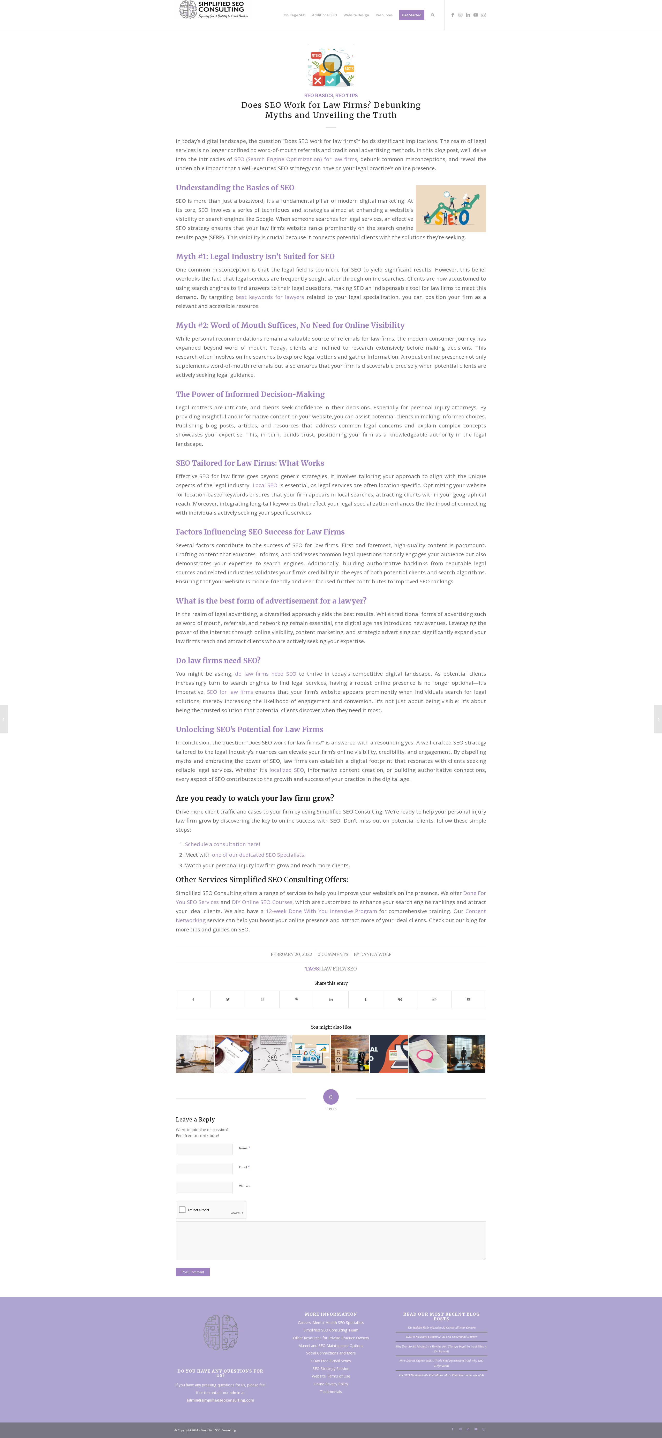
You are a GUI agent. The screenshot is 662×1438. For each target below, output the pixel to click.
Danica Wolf (375, 954)
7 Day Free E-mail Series (331, 1360)
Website (245, 1186)
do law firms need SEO (265, 673)
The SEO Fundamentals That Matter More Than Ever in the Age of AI (441, 1375)
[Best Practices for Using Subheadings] (4, 719)
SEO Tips (346, 96)
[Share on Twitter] (228, 999)
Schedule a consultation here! (222, 844)
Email (244, 1167)
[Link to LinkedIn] (468, 15)
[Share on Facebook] (193, 999)
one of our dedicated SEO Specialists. (259, 854)
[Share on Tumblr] (366, 999)
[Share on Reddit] (434, 999)
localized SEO (286, 769)
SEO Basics (318, 96)
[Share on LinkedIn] (331, 999)
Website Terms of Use (331, 1376)
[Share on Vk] (400, 999)
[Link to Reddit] (483, 15)
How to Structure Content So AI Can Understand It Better (441, 1337)
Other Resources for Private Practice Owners (331, 1337)
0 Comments (333, 954)
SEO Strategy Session (331, 1368)
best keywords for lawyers (270, 296)
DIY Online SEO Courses (261, 902)
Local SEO (265, 485)
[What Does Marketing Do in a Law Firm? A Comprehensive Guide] (350, 1054)
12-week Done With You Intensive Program (321, 911)
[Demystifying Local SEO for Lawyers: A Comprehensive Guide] (428, 1054)
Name (244, 1148)
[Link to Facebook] (452, 15)
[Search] (433, 15)
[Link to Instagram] (460, 15)
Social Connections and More (331, 1353)
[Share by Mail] (469, 999)
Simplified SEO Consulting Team (331, 1330)
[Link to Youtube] (476, 15)
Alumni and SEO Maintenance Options (331, 1345)
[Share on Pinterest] (297, 999)
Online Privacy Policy (331, 1383)
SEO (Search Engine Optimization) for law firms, (296, 159)
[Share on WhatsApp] (262, 999)
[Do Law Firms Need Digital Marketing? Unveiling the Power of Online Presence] (311, 1054)
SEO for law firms (230, 691)
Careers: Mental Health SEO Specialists (331, 1322)
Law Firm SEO (339, 969)
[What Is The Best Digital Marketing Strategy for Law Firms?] (234, 1054)
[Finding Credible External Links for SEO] (658, 719)
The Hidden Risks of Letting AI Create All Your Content (442, 1327)
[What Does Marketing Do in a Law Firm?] (466, 1054)
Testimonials (331, 1391)
